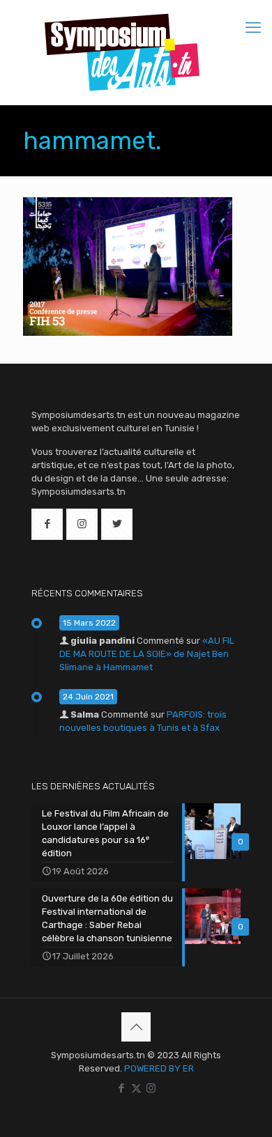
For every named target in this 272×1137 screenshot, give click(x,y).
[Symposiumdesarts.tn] (122, 52)
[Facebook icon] (121, 1088)
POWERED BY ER (159, 1068)
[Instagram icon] (151, 1088)
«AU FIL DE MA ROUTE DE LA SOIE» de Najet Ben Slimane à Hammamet (146, 653)
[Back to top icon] (136, 1027)
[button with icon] (47, 524)
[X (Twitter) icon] (136, 1088)
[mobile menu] (253, 28)
